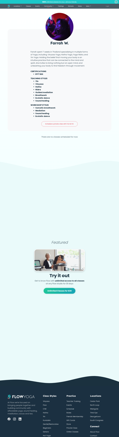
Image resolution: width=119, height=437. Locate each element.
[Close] (116, 1)
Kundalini (46, 420)
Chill (44, 409)
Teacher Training (73, 401)
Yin (44, 416)
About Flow (94, 432)
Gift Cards (70, 420)
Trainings (61, 6)
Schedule (70, 409)
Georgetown (95, 416)
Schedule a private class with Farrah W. (59, 124)
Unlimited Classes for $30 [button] (59, 291)
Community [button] (48, 6)
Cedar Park (95, 401)
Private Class (71, 428)
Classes (28, 6)
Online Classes (72, 432)
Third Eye (93, 413)
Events (37, 6)
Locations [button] (17, 6)
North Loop (94, 405)
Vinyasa (46, 401)
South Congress (96, 420)
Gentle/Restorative (50, 424)
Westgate (94, 409)
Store (68, 424)
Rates (80, 6)
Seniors (46, 432)
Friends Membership (74, 416)
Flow (45, 405)
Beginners (47, 428)
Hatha (45, 413)
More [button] (88, 6)
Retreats (71, 6)
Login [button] (107, 6)
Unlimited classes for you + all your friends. (59, 2)
